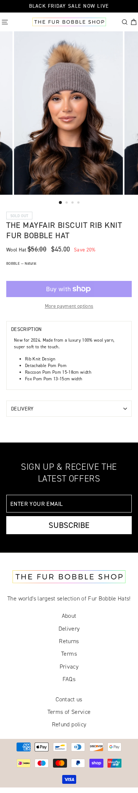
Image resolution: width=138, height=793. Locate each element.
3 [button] (73, 203)
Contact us (69, 699)
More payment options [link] (69, 306)
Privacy (69, 666)
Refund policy (69, 724)
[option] (69, 113)
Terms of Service (69, 711)
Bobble (21, 263)
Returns (69, 641)
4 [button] (79, 203)
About (69, 615)
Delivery (22, 408)
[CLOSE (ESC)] (5, 186)
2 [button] (67, 203)
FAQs (69, 679)
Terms (69, 653)
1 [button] (61, 203)
